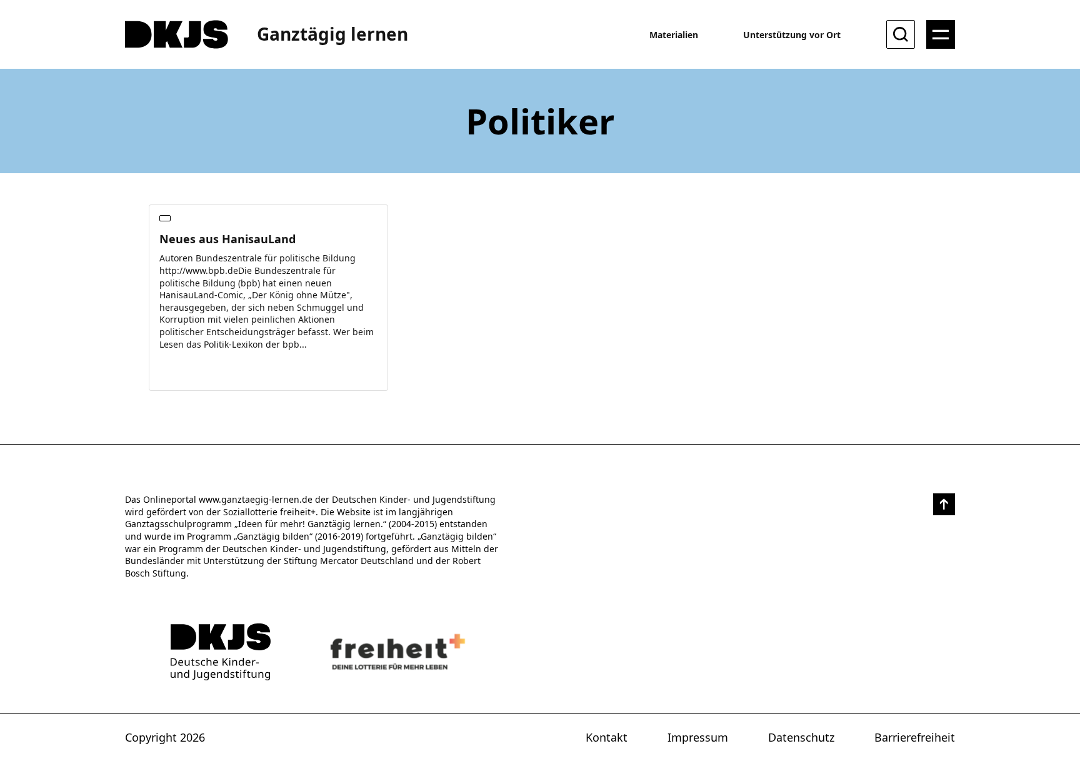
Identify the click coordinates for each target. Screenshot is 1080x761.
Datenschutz (801, 737)
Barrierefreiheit (914, 737)
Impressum (698, 737)
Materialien (673, 35)
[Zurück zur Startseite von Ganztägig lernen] (221, 652)
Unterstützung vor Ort (792, 35)
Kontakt (607, 737)
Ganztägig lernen (332, 34)
